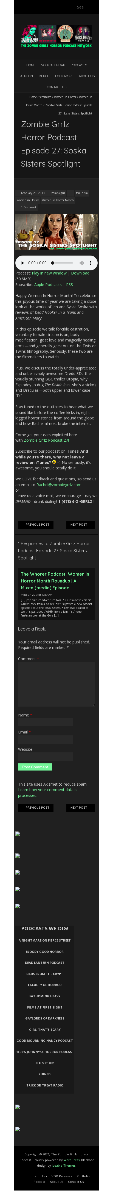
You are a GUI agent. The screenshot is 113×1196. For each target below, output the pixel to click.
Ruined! (44, 1074)
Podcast (39, 1182)
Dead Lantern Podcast (44, 962)
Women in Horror (65, 97)
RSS (69, 284)
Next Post (78, 524)
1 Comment (28, 207)
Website (25, 749)
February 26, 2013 (32, 193)
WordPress (72, 1160)
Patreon (25, 76)
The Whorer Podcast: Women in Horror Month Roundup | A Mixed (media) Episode (55, 580)
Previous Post (37, 524)
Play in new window (49, 273)
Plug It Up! (44, 1063)
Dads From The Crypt (44, 974)
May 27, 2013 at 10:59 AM (36, 594)
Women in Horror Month (58, 200)
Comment (28, 658)
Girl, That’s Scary (45, 1029)
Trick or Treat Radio (44, 1085)
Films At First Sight (45, 1007)
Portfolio (83, 1176)
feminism (45, 97)
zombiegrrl (58, 193)
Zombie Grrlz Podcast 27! (46, 440)
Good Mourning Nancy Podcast (44, 1040)
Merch (44, 76)
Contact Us (56, 87)
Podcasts (79, 65)
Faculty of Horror (45, 985)
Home (31, 65)
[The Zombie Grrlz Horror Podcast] (56, 27)
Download (80, 273)
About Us (87, 76)
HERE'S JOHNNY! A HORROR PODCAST (44, 1052)
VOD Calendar (53, 65)
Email (24, 732)
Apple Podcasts (48, 284)
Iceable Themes (63, 1165)
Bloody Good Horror (45, 951)
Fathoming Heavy (44, 996)
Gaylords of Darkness (44, 1018)
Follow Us (64, 76)
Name (25, 715)
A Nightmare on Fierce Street (45, 940)
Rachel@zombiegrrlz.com (58, 484)
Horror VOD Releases (56, 1176)
